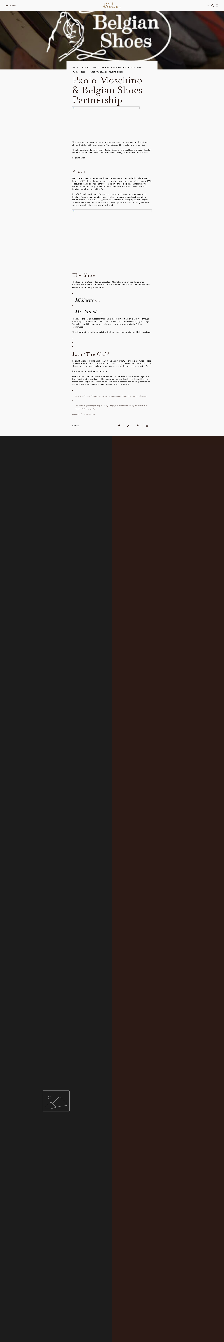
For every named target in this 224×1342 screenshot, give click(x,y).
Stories (85, 67)
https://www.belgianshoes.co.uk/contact (90, 371)
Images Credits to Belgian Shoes (84, 414)
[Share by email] (147, 425)
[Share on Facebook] (119, 425)
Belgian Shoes (78, 157)
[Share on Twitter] (128, 425)
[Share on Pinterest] (137, 425)
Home (76, 67)
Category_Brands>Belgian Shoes (106, 72)
